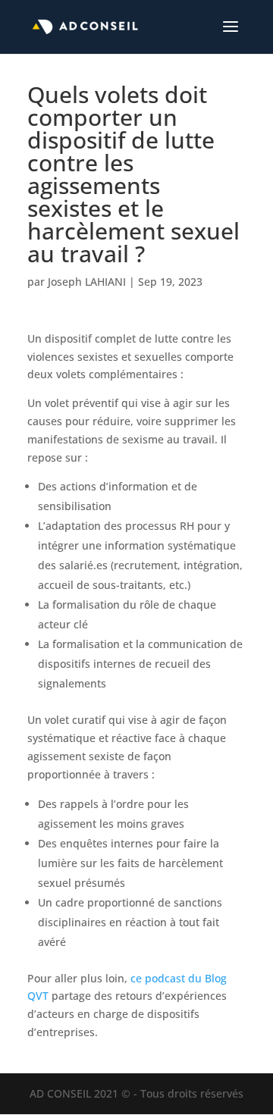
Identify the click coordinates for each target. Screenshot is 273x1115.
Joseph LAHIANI (87, 281)
